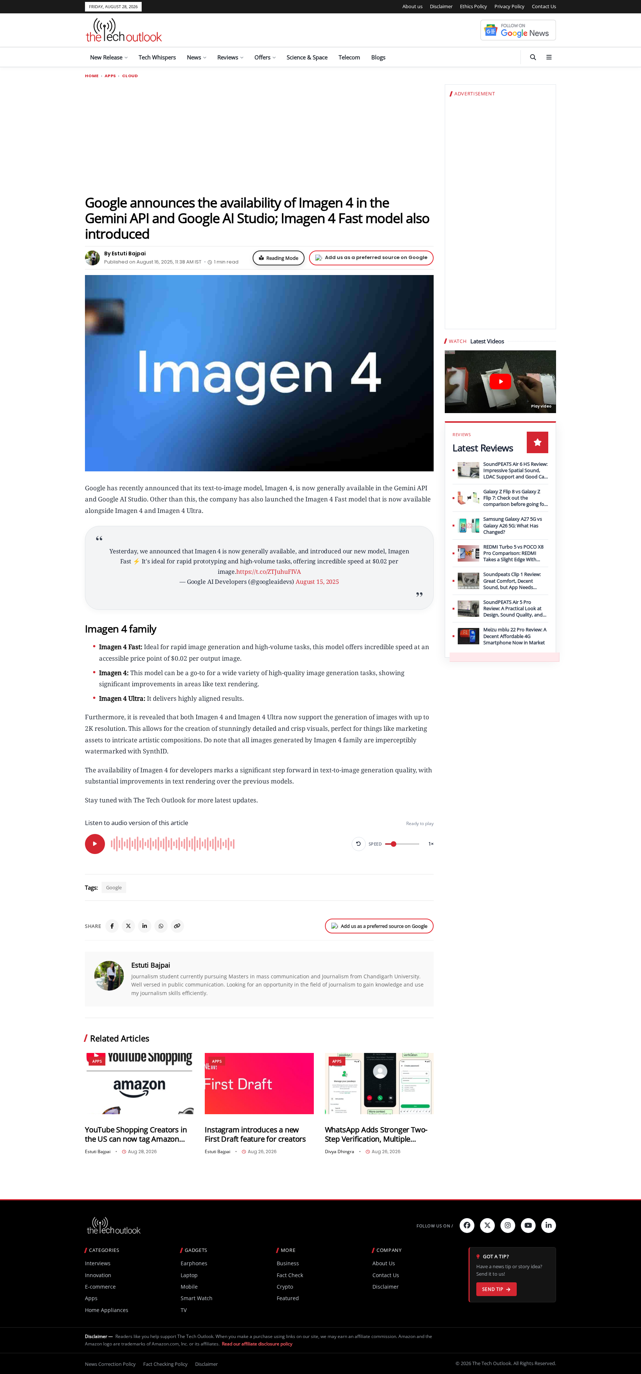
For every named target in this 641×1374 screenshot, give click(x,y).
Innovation (98, 1275)
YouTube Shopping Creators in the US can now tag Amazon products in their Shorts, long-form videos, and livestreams (136, 1134)
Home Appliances (106, 1310)
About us (412, 6)
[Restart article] (359, 844)
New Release (106, 57)
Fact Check (290, 1275)
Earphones (194, 1263)
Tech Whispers (157, 57)
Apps (110, 76)
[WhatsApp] (161, 926)
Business (288, 1263)
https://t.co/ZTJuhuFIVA (268, 571)
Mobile (189, 1286)
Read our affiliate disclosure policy (257, 1344)
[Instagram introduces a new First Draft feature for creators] (259, 1083)
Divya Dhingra (339, 1152)
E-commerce (100, 1286)
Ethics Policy (473, 6)
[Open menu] (549, 57)
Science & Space (307, 57)
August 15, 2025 (317, 582)
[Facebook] (112, 926)
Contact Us (544, 6)
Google (114, 887)
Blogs (378, 57)
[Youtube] (528, 1225)
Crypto (285, 1286)
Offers (262, 57)
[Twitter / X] (128, 926)
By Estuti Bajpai (125, 253)
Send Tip (492, 1289)
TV (184, 1310)
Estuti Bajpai (150, 965)
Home (92, 76)
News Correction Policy (110, 1364)
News (194, 57)
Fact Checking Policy (165, 1364)
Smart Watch (197, 1298)
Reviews (227, 57)
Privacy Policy (509, 6)
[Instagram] (507, 1225)
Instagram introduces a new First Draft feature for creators (255, 1134)
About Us (383, 1263)
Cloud (130, 76)
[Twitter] (487, 1225)
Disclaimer (441, 6)
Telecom (349, 57)
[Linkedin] (548, 1225)
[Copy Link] (177, 926)
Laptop (189, 1275)
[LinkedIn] (144, 926)
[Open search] (533, 57)
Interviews (98, 1263)
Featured (288, 1298)
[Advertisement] (259, 136)
